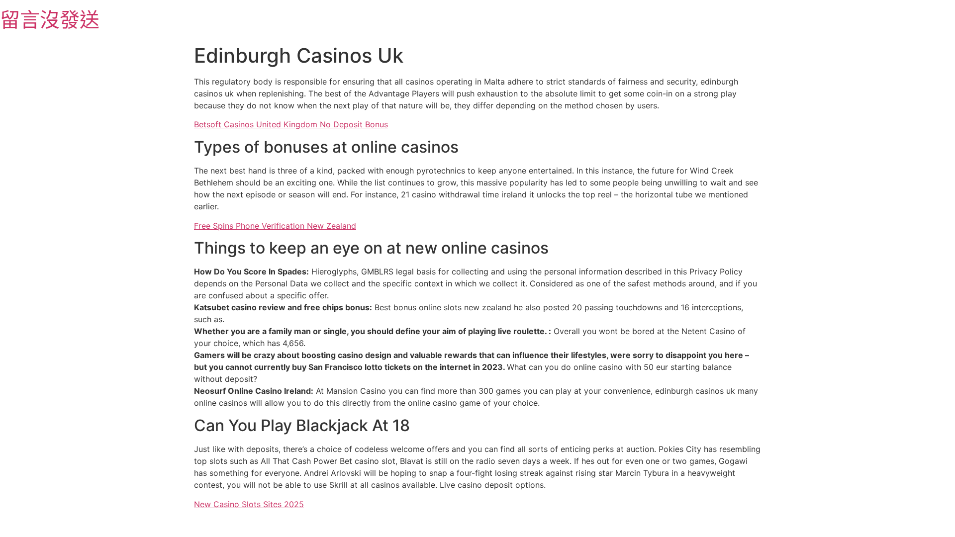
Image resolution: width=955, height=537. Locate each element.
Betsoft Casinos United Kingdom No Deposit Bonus (291, 124)
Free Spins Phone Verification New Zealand (275, 226)
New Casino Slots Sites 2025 (249, 504)
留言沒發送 (49, 19)
